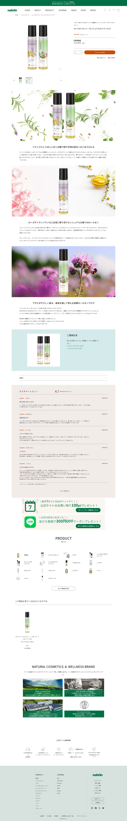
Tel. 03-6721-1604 (94, 752)
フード (37, 803)
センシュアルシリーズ (41, 788)
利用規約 (56, 816)
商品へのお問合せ (111, 57)
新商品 (37, 778)
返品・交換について (101, 57)
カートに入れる (101, 52)
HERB (58, 788)
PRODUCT (39, 775)
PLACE (58, 793)
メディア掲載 (98, 785)
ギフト (37, 783)
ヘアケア (38, 796)
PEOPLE (59, 791)
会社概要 (42, 816)
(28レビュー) (83, 34)
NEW (58, 778)
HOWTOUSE (60, 780)
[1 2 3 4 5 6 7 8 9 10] (78, 52)
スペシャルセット (25, 15)
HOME (16, 15)
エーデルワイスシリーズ (41, 791)
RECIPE (59, 785)
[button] (20, 80)
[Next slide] (61, 80)
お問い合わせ (98, 793)
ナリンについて (97, 780)
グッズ (37, 806)
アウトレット (39, 808)
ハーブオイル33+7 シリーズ (42, 785)
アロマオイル (39, 793)
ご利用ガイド (98, 788)
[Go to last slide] (14, 80)
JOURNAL (60, 775)
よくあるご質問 (97, 790)
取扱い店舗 (97, 783)
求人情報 (49, 816)
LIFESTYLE (59, 783)
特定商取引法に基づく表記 (67, 816)
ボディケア (38, 798)
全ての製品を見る (63, 588)
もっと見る (63, 491)
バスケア (38, 801)
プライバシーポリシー (82, 816)
